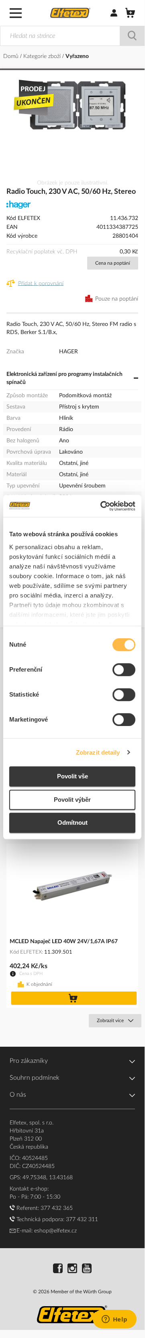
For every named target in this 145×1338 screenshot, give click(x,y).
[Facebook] (58, 1269)
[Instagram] (72, 1269)
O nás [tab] (18, 1094)
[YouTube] (87, 1269)
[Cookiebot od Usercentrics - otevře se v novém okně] (102, 506)
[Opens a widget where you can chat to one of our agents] (114, 1320)
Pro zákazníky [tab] (29, 1061)
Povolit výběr (72, 799)
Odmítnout (72, 822)
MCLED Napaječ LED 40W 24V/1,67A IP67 (64, 941)
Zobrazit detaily (98, 752)
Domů (11, 56)
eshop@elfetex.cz (55, 1231)
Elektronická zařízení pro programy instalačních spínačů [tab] (64, 378)
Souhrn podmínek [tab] (34, 1078)
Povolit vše (72, 776)
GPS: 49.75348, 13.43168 (41, 1177)
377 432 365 (57, 1208)
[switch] (123, 670)
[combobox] (72, 36)
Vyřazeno (77, 56)
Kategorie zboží (42, 56)
